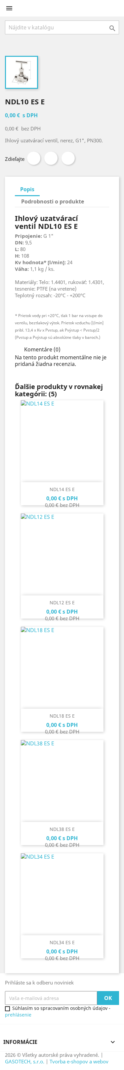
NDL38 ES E (62, 829)
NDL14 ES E (62, 489)
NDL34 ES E (62, 942)
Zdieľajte (33, 158)
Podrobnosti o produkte (52, 201)
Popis (27, 189)
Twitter (51, 158)
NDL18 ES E (62, 716)
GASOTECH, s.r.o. (24, 1061)
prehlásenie (18, 1015)
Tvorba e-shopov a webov (79, 1061)
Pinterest (68, 158)
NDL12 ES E (62, 602)
